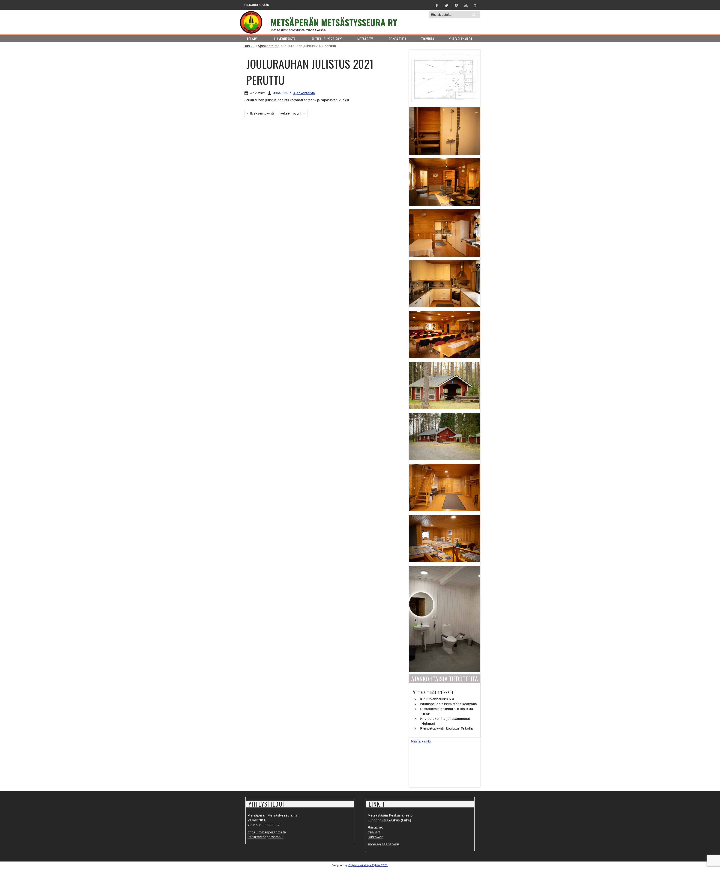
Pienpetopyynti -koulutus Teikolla (446, 728)
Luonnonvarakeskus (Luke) (389, 820)
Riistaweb (375, 837)
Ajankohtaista (268, 46)
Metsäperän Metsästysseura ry (334, 22)
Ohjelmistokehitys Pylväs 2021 (368, 865)
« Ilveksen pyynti (260, 113)
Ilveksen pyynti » (291, 113)
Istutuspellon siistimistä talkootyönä (448, 704)
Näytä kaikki (421, 741)
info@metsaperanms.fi (266, 837)
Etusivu (248, 46)
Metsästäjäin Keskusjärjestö (390, 815)
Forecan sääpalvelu (383, 844)
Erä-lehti (374, 832)
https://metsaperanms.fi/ (267, 832)
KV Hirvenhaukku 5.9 (437, 699)
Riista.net (375, 827)
